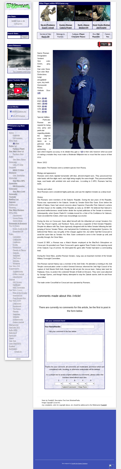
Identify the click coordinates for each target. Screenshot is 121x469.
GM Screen (17, 282)
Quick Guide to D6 (20, 229)
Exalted (12, 346)
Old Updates (17, 138)
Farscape (12, 335)
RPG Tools (13, 141)
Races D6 (45, 37)
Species (16, 253)
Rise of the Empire (20, 293)
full (15, 146)
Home (11, 133)
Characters (17, 239)
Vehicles (16, 261)
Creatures (16, 242)
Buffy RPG (13, 330)
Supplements (18, 271)
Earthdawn (13, 349)
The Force (17, 258)
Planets (16, 311)
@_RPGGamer (19, 116)
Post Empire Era (19, 298)
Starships (16, 255)
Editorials (16, 135)
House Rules (18, 218)
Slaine (11, 338)
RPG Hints (13, 213)
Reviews (12, 207)
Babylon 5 (13, 333)
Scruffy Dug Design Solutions (79, 463)
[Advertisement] (74, 433)
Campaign (17, 237)
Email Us (18, 351)
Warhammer (14, 325)
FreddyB (104, 405)
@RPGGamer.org (19, 111)
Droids (15, 245)
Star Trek (12, 341)
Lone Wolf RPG (15, 343)
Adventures (17, 215)
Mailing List (13, 205)
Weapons (16, 263)
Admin (18, 358)
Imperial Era (17, 295)
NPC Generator (19, 287)
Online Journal (18, 274)
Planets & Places (19, 250)
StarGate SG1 (14, 327)
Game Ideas (17, 221)
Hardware (16, 285)
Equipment (17, 247)
